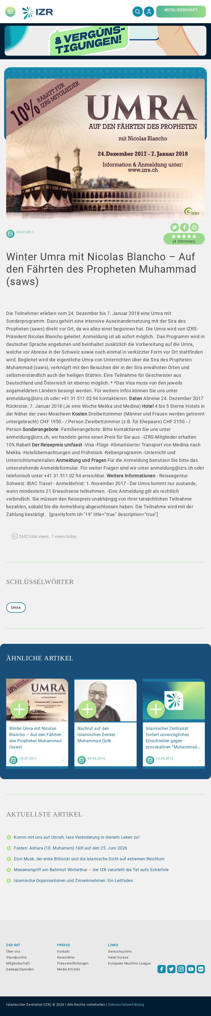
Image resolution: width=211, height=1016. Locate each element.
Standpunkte (16, 957)
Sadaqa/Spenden (20, 969)
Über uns (13, 951)
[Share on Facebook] (184, 227)
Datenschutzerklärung (126, 1004)
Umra (16, 607)
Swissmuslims (120, 951)
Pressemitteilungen (73, 963)
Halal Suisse (118, 957)
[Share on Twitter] (174, 227)
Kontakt (63, 951)
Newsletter (66, 957)
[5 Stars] (194, 236)
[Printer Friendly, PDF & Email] (194, 227)
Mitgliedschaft (18, 963)
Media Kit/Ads (68, 969)
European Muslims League (129, 963)
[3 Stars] (184, 236)
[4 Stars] (189, 236)
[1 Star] (173, 236)
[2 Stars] (178, 236)
